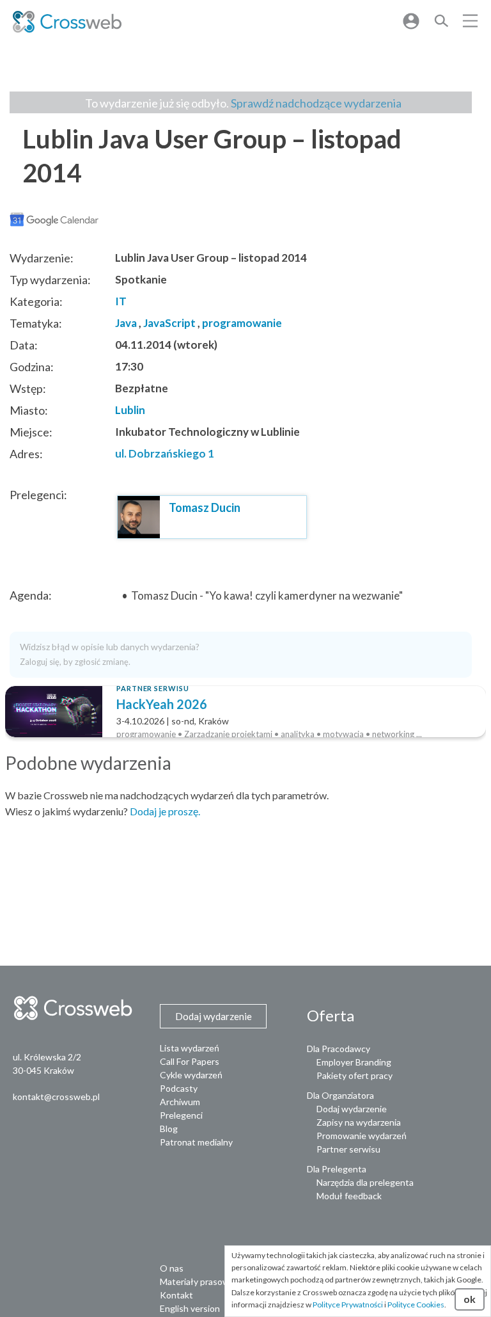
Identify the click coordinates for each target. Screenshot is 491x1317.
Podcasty (179, 1088)
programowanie (242, 323)
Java (126, 323)
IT (121, 301)
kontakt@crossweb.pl (56, 1096)
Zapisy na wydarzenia (358, 1122)
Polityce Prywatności (348, 1304)
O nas (171, 1268)
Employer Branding (353, 1062)
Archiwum (180, 1101)
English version (190, 1308)
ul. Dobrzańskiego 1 (164, 453)
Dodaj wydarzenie (351, 1108)
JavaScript (169, 323)
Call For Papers (189, 1061)
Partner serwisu (348, 1149)
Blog (169, 1128)
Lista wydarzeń (189, 1047)
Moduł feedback (349, 1195)
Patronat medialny (196, 1142)
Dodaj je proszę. (165, 811)
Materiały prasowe (197, 1281)
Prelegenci (181, 1115)
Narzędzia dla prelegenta (365, 1182)
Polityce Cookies (415, 1304)
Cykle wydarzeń (191, 1074)
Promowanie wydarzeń (361, 1135)
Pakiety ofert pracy (354, 1075)
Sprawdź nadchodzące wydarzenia (316, 103)
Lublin (130, 410)
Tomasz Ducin (204, 507)
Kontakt (176, 1294)
